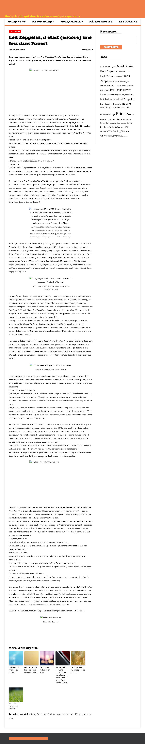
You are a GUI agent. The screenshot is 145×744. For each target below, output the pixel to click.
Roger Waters (126, 119)
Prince (122, 113)
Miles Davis (125, 103)
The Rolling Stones (118, 131)
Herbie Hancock (107, 85)
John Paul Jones (64, 714)
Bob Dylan (111, 66)
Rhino (107, 119)
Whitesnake (122, 136)
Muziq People (72, 21)
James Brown (120, 85)
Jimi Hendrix (116, 89)
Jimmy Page (36, 714)
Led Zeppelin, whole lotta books (14, 670)
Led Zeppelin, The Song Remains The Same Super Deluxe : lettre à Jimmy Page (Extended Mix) (62, 675)
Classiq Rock (14, 31)
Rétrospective (100, 21)
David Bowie (125, 66)
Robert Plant (115, 119)
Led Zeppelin (78, 714)
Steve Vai (107, 127)
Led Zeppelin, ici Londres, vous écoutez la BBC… (31, 670)
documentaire (119, 71)
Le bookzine (128, 21)
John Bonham (49, 714)
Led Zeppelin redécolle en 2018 (45, 670)
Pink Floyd (110, 114)
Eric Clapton (117, 76)
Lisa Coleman (105, 104)
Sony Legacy (122, 123)
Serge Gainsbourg (108, 123)
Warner (114, 135)
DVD (128, 71)
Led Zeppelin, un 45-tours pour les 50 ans (78, 670)
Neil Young (105, 107)
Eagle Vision (106, 76)
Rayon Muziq (43, 21)
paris (112, 108)
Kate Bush (114, 99)
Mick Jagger (115, 104)
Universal (105, 135)
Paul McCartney (120, 108)
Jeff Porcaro (104, 90)
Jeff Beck (129, 85)
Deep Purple (107, 71)
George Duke (114, 82)
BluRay (103, 66)
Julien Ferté (19, 49)
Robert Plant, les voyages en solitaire (15, 706)
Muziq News (17, 21)
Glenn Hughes (124, 82)
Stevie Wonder (118, 127)
